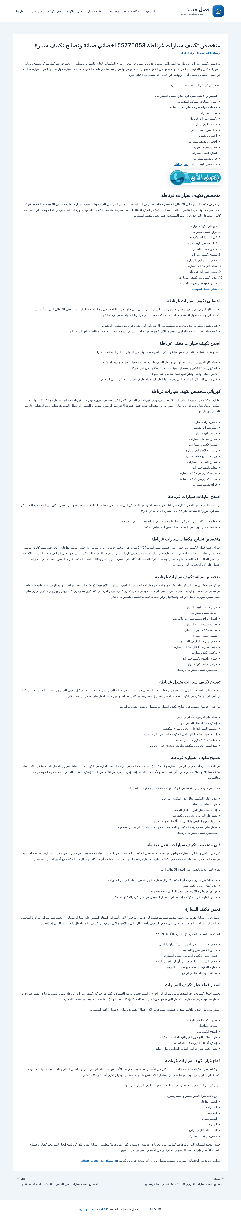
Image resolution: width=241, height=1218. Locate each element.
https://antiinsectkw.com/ (100, 1160)
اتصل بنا (21, 11)
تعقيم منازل (95, 11)
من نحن (37, 11)
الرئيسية (150, 11)
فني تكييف (54, 11)
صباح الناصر (180, 164)
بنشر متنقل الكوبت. (204, 289)
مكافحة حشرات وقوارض (123, 11)
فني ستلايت (74, 11)
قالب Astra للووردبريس (91, 1209)
